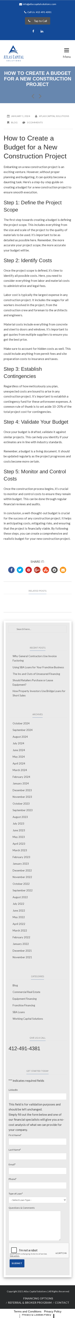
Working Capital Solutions (28, 1018)
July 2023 (18, 823)
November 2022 (22, 877)
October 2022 (21, 883)
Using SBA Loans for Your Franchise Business (38, 667)
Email (12, 1164)
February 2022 (21, 937)
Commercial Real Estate (26, 992)
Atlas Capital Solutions (54, 116)
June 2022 (19, 910)
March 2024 (20, 770)
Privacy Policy (52, 1311)
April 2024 (19, 763)
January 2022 (21, 943)
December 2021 (22, 950)
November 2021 (22, 957)
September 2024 (23, 730)
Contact (62, 1302)
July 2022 (18, 903)
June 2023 (19, 830)
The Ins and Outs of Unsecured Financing (36, 673)
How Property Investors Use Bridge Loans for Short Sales (39, 693)
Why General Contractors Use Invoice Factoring (35, 658)
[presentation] (39, 1250)
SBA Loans (19, 1012)
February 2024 (21, 776)
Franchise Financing (24, 1005)
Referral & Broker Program (30, 1302)
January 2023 (21, 863)
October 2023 (21, 803)
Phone (12, 1179)
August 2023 (20, 817)
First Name (15, 1135)
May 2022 (19, 917)
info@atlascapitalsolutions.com (39, 4)
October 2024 (21, 723)
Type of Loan (16, 1193)
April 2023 (19, 843)
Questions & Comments (22, 1207)
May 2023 (19, 836)
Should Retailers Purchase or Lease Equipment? (33, 682)
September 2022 (23, 890)
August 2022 (20, 897)
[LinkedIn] (42, 32)
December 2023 (22, 790)
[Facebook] (33, 32)
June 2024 (19, 750)
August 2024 (20, 736)
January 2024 (21, 783)
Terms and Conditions (27, 1311)
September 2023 (23, 810)
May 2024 (19, 756)
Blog (14, 122)
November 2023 (22, 796)
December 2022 (22, 870)
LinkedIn (13, 1089)
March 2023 (20, 850)
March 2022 (20, 930)
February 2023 (21, 857)
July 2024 (18, 743)
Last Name (15, 1149)
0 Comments (35, 122)
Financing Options (38, 1298)
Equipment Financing (25, 998)
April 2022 (19, 923)
